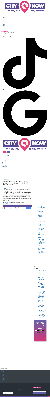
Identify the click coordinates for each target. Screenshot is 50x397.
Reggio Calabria (5, 203)
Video (5, 161)
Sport (3, 16)
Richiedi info (27, 385)
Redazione (4, 24)
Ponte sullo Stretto (4, 167)
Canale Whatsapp (9, 202)
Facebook (20, 389)
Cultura (4, 17)
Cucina (3, 19)
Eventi (5, 159)
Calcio (8, 179)
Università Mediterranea (5, 166)
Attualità (4, 15)
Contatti (4, 25)
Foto (3, 22)
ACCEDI (7, 31)
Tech (3, 21)
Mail (18, 389)
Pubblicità (4, 23)
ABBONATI (2, 31)
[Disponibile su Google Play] (42, 330)
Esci (49, 396)
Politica (2, 163)
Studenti (7, 156)
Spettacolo (4, 18)
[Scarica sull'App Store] (37, 330)
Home (4, 179)
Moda (3, 20)
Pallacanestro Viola (4, 165)
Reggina (3, 164)
